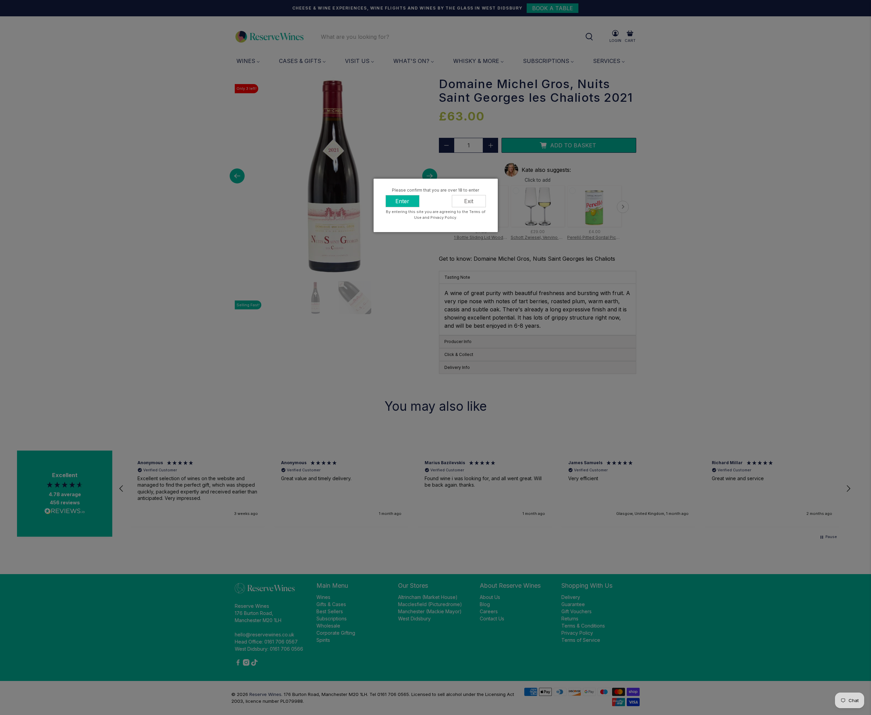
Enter (402, 201)
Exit (468, 201)
